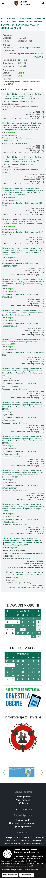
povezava (22, 60)
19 (18, 629)
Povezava (23, 143)
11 (12, 626)
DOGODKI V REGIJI (23, 647)
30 (23, 618)
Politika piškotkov (31, 869)
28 (13, 618)
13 (23, 626)
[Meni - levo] (2, 2)
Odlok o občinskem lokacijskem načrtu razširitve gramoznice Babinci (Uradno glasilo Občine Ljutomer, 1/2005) (23, 342)
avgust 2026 (23, 611)
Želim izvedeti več (10, 875)
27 (7, 618)
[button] (4, 772)
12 (18, 626)
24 (7, 675)
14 (28, 626)
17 (7, 672)
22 (33, 629)
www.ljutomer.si (24, 827)
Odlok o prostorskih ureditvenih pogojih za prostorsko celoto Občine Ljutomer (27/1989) (24, 573)
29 (18, 618)
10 (7, 626)
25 (13, 675)
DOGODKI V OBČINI (23, 605)
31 (28, 618)
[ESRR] (21, 772)
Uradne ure (23, 833)
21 (28, 629)
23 (39, 672)
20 (23, 672)
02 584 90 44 (24, 820)
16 (38, 668)
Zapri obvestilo (27, 875)
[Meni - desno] (43, 2)
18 (13, 672)
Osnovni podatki (23, 792)
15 (33, 626)
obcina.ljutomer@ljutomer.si (24, 824)
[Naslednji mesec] (39, 611)
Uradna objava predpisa (29, 47)
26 (18, 633)
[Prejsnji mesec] (7, 611)
